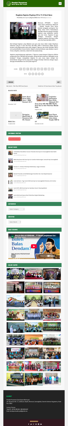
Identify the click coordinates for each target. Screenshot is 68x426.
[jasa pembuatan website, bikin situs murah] (34, 421)
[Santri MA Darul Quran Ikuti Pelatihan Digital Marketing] (10, 196)
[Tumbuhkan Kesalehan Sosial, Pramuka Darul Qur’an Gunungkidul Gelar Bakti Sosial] (10, 153)
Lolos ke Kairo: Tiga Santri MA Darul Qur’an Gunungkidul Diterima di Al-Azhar (35, 181)
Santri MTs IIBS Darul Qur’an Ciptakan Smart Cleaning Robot (30, 188)
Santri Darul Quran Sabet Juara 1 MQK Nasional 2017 (27, 99)
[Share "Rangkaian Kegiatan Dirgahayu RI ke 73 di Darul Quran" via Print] (52, 69)
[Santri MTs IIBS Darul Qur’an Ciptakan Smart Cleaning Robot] (10, 189)
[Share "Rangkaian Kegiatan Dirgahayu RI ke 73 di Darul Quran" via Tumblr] (31, 69)
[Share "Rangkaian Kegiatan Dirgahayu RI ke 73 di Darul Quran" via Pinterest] (35, 69)
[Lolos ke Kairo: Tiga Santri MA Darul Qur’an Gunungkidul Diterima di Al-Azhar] (10, 182)
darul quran (26, 17)
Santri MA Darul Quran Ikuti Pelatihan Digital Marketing (29, 195)
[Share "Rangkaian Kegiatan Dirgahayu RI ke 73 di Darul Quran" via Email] (49, 69)
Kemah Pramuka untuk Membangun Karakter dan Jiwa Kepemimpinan (33, 174)
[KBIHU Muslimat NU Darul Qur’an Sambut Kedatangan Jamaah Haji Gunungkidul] (10, 160)
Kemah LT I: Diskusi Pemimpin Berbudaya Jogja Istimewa (29, 166)
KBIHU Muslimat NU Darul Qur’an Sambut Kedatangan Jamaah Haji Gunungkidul (36, 159)
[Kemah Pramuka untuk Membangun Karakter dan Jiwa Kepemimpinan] (10, 175)
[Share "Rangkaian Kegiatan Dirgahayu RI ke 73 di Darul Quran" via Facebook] (20, 69)
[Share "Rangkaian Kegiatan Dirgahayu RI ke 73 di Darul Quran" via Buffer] (42, 69)
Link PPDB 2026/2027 (14, 139)
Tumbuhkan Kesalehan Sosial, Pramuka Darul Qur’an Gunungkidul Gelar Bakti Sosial (35, 152)
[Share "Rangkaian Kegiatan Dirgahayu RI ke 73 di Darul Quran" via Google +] (27, 69)
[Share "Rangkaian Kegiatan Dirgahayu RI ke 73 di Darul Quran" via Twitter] (24, 69)
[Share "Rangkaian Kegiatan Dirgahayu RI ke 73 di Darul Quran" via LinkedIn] (38, 69)
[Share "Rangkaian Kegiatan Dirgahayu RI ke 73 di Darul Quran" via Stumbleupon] (45, 69)
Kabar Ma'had (41, 17)
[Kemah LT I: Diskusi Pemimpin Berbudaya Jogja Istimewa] (10, 168)
